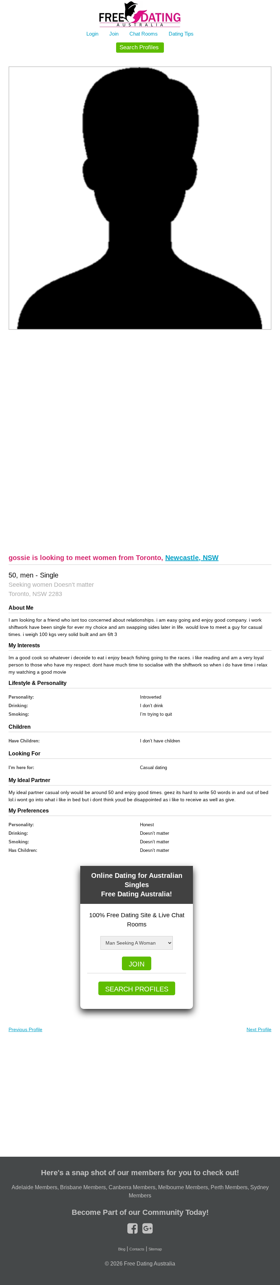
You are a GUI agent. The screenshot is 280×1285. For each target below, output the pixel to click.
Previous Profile (25, 1029)
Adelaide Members (34, 1187)
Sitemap (155, 1249)
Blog (121, 1249)
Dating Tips (181, 34)
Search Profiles (139, 47)
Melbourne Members (183, 1187)
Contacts (136, 1249)
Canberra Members (132, 1187)
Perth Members (229, 1187)
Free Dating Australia (149, 1264)
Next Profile (259, 1029)
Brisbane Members (83, 1187)
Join (113, 34)
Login (92, 34)
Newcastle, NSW (192, 557)
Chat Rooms (143, 34)
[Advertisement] (140, 440)
